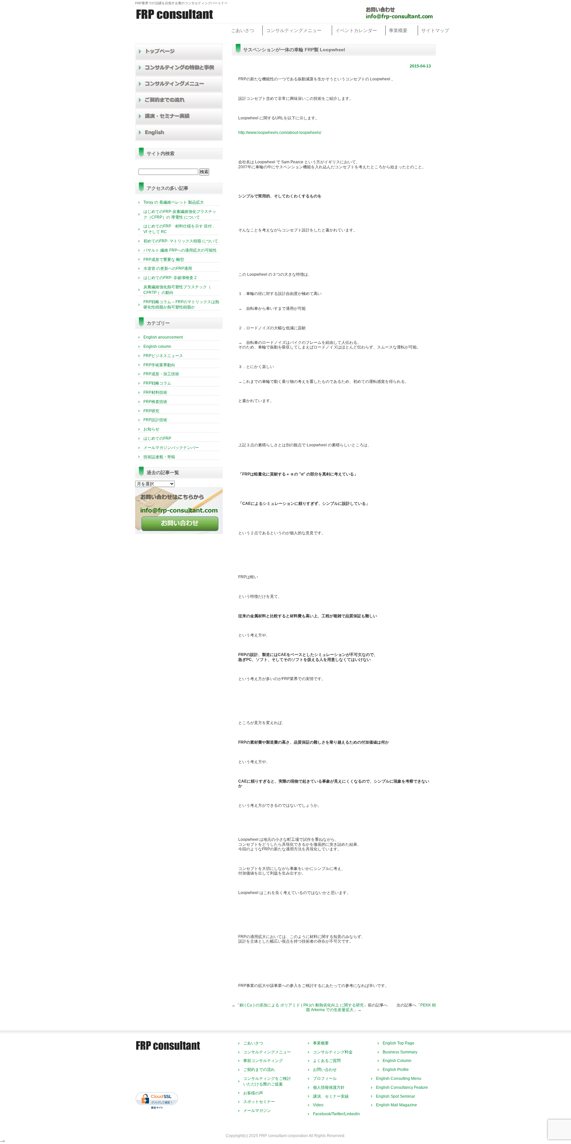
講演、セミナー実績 (331, 1096)
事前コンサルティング (263, 1060)
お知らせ (151, 429)
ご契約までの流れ (179, 100)
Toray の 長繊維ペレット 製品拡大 (173, 202)
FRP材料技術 (155, 392)
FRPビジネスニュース (163, 355)
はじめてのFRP (157, 438)
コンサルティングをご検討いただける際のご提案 (267, 1081)
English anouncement (163, 337)
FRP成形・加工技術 (161, 374)
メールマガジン (257, 1110)
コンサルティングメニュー (294, 30)
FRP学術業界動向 (159, 365)
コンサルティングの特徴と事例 (179, 68)
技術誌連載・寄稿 (159, 457)
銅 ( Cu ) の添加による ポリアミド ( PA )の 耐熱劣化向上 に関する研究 (302, 1005)
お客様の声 (253, 1093)
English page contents (179, 133)
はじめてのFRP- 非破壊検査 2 (170, 277)
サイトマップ (435, 30)
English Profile (396, 1069)
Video (318, 1105)
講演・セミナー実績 (179, 116)
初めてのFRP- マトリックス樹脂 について (180, 241)
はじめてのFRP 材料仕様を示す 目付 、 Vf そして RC (180, 229)
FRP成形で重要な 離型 (163, 259)
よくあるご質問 (327, 1060)
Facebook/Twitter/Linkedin (336, 1114)
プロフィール (325, 1078)
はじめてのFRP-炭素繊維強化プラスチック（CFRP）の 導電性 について (179, 214)
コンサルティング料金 (333, 1052)
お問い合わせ (325, 1069)
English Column (397, 1060)
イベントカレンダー (356, 30)
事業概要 (398, 30)
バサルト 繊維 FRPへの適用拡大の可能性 (180, 250)
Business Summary (400, 1052)
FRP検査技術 (155, 401)
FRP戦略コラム (157, 383)
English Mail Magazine (396, 1105)
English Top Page (398, 1043)
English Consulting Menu (398, 1078)
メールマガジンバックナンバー (171, 447)
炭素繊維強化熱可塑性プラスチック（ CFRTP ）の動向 (177, 290)
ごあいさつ (242, 30)
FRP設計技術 (155, 420)
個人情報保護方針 (329, 1087)
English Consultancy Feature (402, 1087)
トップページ (179, 52)
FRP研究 (151, 411)
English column (157, 346)
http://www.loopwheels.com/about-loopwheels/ (279, 132)
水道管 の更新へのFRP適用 (167, 268)
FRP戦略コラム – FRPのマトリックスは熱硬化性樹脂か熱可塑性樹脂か (181, 305)
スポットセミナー (259, 1101)
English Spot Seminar (395, 1096)
